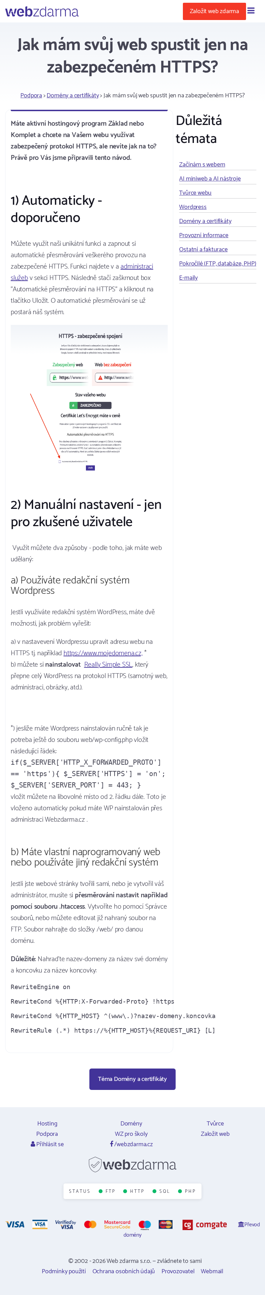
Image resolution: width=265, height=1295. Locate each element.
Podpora (31, 95)
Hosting (47, 1124)
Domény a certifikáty (73, 95)
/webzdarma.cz (133, 1144)
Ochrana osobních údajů (123, 1271)
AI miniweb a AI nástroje (210, 179)
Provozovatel (178, 1271)
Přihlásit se (49, 1144)
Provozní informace (203, 235)
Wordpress (192, 207)
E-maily (188, 278)
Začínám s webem (202, 165)
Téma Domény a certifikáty (132, 1079)
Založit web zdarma (214, 11)
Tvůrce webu (195, 193)
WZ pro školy (131, 1134)
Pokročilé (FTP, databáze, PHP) (217, 264)
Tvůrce (215, 1124)
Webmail (212, 1271)
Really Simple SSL (108, 664)
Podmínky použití (64, 1271)
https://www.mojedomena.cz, (103, 653)
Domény (131, 1124)
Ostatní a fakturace (203, 249)
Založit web (215, 1134)
